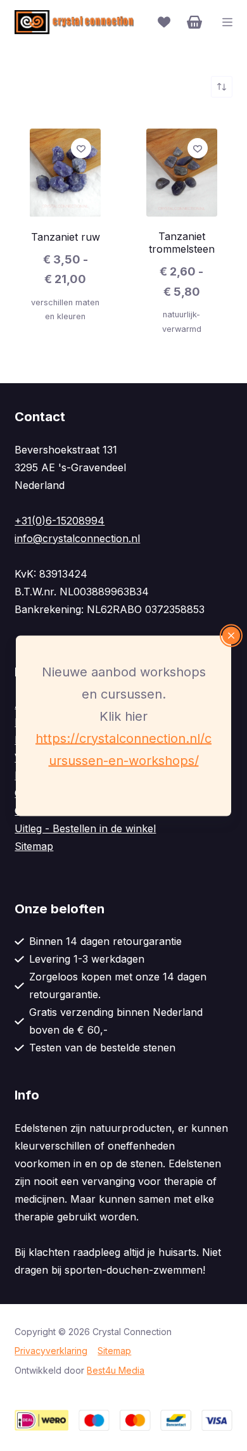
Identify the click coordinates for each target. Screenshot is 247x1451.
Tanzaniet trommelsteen (182, 242)
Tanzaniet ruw (65, 237)
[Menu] (227, 22)
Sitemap (34, 846)
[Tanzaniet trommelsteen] (181, 173)
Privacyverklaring (51, 1350)
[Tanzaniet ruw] (65, 173)
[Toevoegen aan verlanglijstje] (81, 148)
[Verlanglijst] (164, 22)
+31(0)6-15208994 (59, 520)
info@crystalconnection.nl (77, 538)
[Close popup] (231, 635)
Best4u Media (115, 1370)
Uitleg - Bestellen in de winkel (85, 828)
